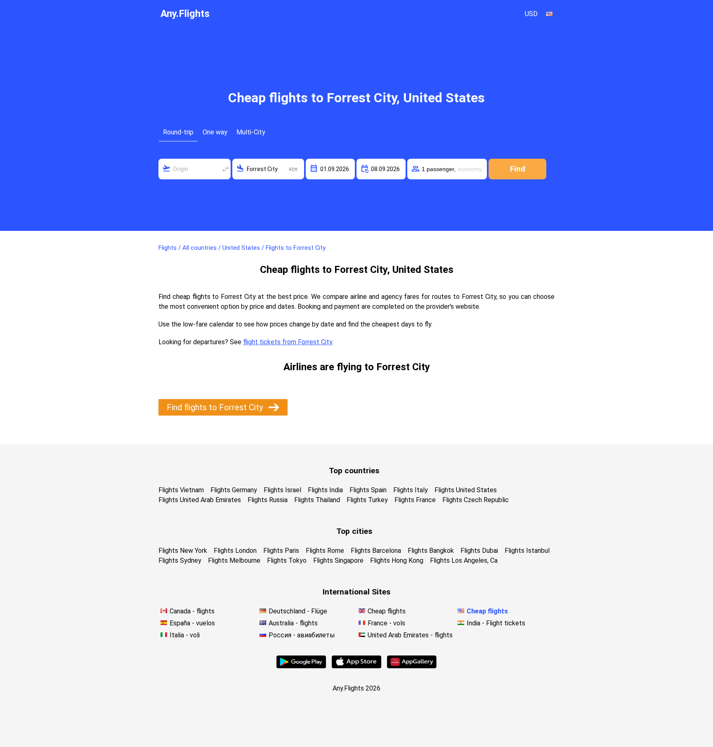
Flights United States (465, 490)
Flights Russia (268, 500)
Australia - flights (293, 623)
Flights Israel (282, 490)
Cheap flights (387, 611)
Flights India (325, 490)
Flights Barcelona (376, 550)
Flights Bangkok (431, 550)
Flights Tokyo (287, 560)
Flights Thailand (317, 500)
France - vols (386, 623)
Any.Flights (185, 13)
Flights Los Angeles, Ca (464, 560)
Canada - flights (192, 611)
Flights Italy (410, 490)
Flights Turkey (367, 500)
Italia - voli (185, 635)
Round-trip (178, 132)
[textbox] (194, 169)
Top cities (354, 531)
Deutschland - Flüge (298, 611)
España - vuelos (192, 623)
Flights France (415, 500)
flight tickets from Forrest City (287, 342)
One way (215, 132)
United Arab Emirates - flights (410, 635)
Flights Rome (325, 550)
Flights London (235, 550)
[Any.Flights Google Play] (301, 666)
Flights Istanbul (527, 550)
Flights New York (182, 550)
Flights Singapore (338, 560)
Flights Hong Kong (396, 560)
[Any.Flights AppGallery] (412, 666)
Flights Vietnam (181, 490)
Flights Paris (281, 550)
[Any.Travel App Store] (356, 666)
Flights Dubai (479, 550)
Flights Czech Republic (475, 500)
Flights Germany (233, 490)
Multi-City (250, 132)
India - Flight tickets (496, 623)
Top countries (354, 470)
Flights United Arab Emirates (199, 500)
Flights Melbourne (234, 560)
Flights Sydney (179, 560)
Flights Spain (368, 490)
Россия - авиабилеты (302, 635)
